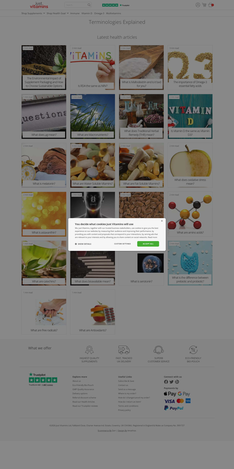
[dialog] (117, 234)
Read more (152, 237)
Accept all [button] (148, 244)
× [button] (162, 221)
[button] (83, 244)
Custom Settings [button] (122, 244)
